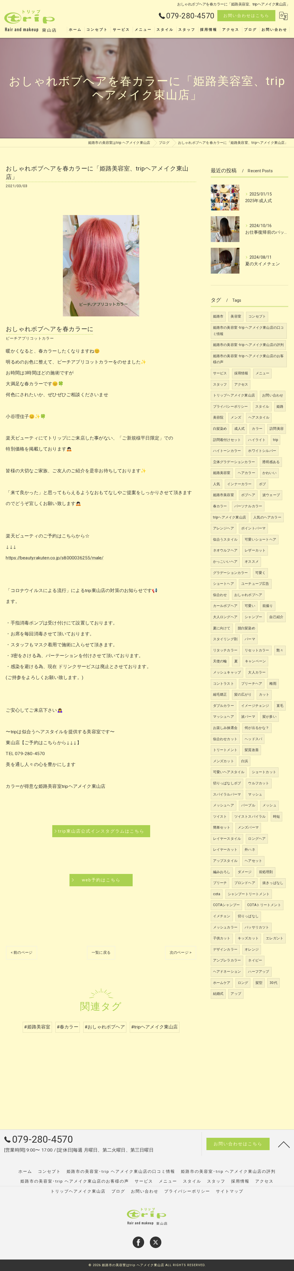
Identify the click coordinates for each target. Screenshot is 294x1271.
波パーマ (248, 717)
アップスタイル (225, 861)
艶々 (279, 650)
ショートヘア (223, 584)
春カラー (220, 506)
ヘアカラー (246, 473)
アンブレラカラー (227, 960)
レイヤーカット (225, 850)
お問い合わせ (272, 395)
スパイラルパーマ (227, 794)
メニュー (263, 373)
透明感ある (271, 462)
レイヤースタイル (227, 839)
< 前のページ (21, 952)
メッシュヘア (223, 805)
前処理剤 (266, 872)
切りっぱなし (248, 916)
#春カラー (67, 1027)
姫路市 (218, 316)
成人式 (239, 429)
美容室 (236, 316)
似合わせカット (225, 739)
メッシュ (269, 805)
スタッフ (220, 384)
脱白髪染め (246, 628)
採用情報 (241, 373)
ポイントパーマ (253, 528)
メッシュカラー (225, 927)
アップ (236, 994)
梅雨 (272, 684)
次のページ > (181, 952)
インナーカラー (239, 484)
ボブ (262, 484)
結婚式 (218, 994)
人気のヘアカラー (267, 517)
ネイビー (255, 960)
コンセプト (257, 316)
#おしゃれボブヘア (105, 1027)
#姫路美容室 (37, 1027)
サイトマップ (229, 1191)
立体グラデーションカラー (234, 462)
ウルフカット (258, 783)
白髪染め (220, 429)
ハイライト (257, 440)
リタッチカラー (225, 650)
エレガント (274, 938)
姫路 (279, 407)
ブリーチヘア (251, 684)
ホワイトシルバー (262, 451)
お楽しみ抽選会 (225, 728)
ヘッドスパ (253, 739)
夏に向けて (222, 628)
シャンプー (253, 617)
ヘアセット (253, 861)
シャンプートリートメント (249, 894)
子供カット (222, 938)
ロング (243, 983)
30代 (273, 983)
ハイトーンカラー (227, 451)
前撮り (267, 606)
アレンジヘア (223, 528)
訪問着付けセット (227, 440)
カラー (257, 429)
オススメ (252, 562)
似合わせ (220, 595)
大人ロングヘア (225, 617)
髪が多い (269, 717)
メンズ (236, 417)
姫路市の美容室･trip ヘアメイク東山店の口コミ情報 (248, 331)
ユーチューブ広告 (255, 584)
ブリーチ (220, 883)
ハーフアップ (258, 972)
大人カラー (257, 672)
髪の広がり (243, 694)
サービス (220, 373)
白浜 (244, 761)
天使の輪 (220, 661)
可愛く (260, 573)
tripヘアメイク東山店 (229, 517)
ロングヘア (257, 839)
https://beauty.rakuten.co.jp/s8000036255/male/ (54, 557)
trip (275, 440)
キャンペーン (255, 661)
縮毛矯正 (220, 694)
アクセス (241, 384)
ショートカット (264, 772)
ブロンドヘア (244, 883)
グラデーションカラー (230, 573)
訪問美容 (277, 429)
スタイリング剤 (225, 639)
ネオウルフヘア (225, 550)
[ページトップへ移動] (284, 1144)
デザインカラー (225, 949)
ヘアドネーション (227, 972)
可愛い (250, 606)
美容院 (218, 417)
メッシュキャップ (227, 672)
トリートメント (225, 750)
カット (264, 694)
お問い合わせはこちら (246, 15)
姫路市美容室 (223, 495)
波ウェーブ (271, 495)
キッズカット (248, 938)
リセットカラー (257, 650)
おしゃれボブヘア (248, 595)
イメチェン (222, 916)
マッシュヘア (223, 717)
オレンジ (252, 949)
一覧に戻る (101, 952)
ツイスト (220, 817)
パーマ (250, 639)
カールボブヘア (225, 606)
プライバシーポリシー (230, 407)
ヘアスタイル (258, 417)
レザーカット (255, 550)
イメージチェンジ (255, 706)
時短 (276, 817)
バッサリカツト (257, 927)
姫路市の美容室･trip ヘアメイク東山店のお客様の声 (248, 359)
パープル (248, 805)
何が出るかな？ (257, 728)
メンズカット (223, 761)
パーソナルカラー (248, 506)
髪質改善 (252, 750)
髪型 (259, 983)
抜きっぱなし (272, 883)
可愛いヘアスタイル (229, 772)
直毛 (279, 706)
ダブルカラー (223, 706)
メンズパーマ (248, 827)
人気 (216, 484)
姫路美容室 (222, 473)
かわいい (269, 473)
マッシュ (255, 794)
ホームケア (222, 983)
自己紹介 (276, 617)
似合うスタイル (225, 539)
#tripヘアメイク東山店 (154, 1027)
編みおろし (222, 872)
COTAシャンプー (226, 905)
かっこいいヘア (225, 562)
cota (216, 894)
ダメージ (245, 872)
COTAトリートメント (264, 905)
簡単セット (222, 827)
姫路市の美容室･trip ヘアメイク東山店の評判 (248, 345)
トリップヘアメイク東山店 (234, 395)
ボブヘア (248, 495)
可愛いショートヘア (260, 539)
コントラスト (223, 684)
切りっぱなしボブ (227, 783)
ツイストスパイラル (250, 817)
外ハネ (250, 850)
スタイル (262, 407)
